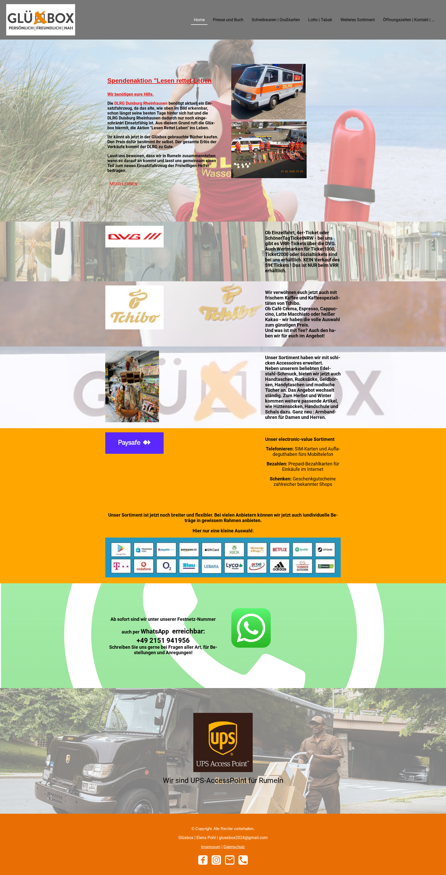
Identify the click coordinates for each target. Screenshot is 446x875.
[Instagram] (216, 860)
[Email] (229, 860)
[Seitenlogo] (40, 19)
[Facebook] (203, 860)
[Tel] (243, 860)
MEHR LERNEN (123, 184)
